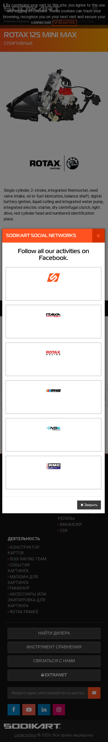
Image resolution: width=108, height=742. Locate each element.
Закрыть (90, 505)
